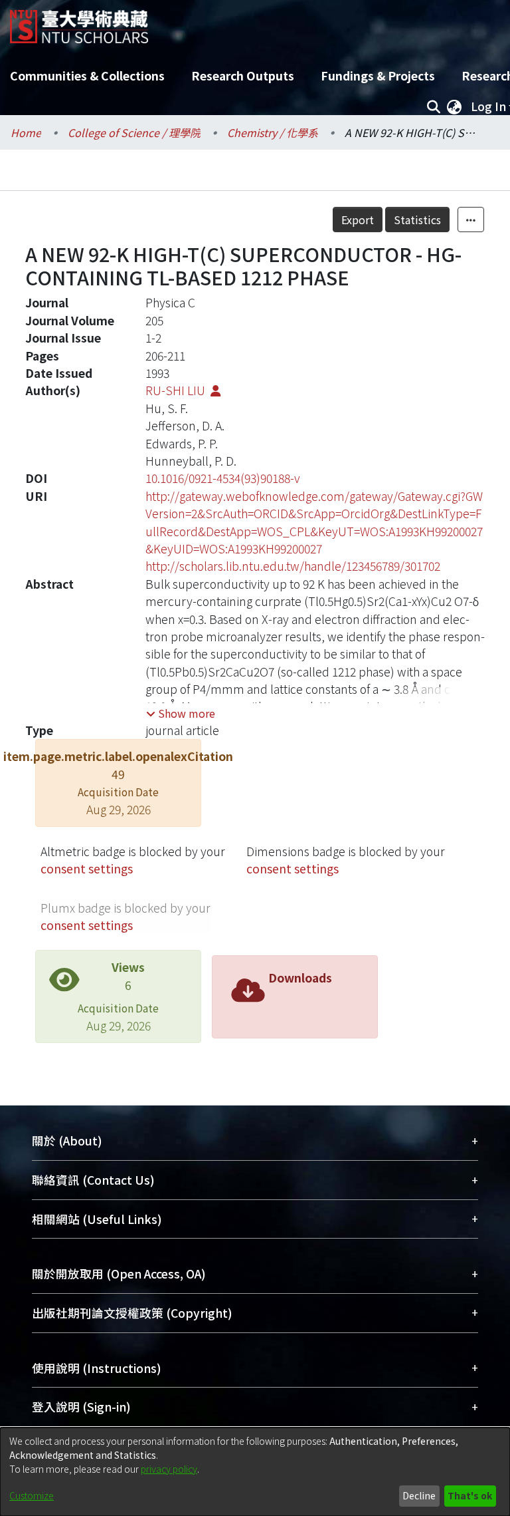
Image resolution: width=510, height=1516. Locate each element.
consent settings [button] (87, 868)
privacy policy (169, 1468)
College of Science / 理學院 (134, 132)
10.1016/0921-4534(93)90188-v (222, 478)
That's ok (470, 1495)
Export (357, 219)
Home (26, 132)
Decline (419, 1495)
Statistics (417, 219)
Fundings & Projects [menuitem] (378, 75)
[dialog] (255, 1472)
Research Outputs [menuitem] (242, 75)
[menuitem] (454, 106)
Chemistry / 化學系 (272, 132)
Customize (31, 1495)
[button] (180, 713)
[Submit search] (433, 106)
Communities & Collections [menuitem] (87, 75)
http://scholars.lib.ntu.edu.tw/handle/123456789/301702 (292, 565)
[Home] (79, 21)
